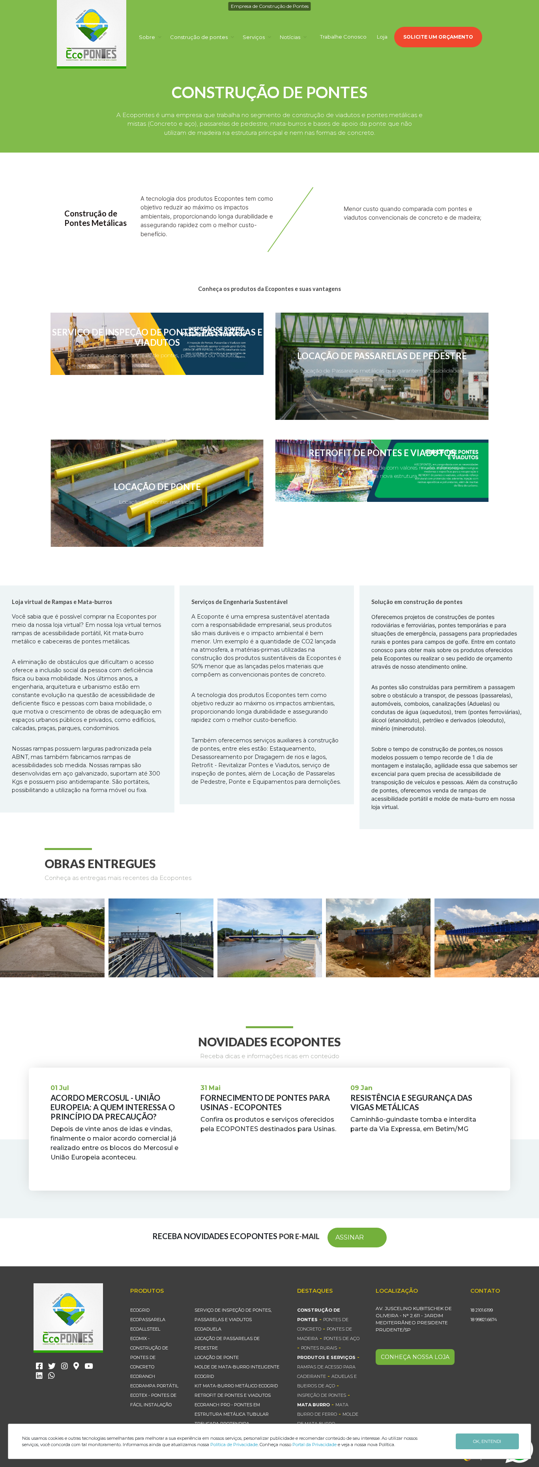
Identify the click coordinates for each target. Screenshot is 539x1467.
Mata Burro (313, 1404)
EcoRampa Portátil (154, 1386)
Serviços (254, 37)
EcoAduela (208, 1329)
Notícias (290, 37)
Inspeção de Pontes (321, 1395)
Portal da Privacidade (314, 1444)
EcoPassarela (147, 1319)
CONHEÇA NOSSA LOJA (415, 1357)
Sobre (147, 37)
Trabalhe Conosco (343, 37)
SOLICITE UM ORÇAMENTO (438, 37)
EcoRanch (142, 1376)
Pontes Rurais (319, 1348)
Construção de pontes (199, 37)
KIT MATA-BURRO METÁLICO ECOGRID (236, 1386)
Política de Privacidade (234, 1444)
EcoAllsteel (145, 1329)
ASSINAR (349, 1237)
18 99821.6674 (483, 1319)
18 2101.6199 (481, 1310)
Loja (382, 37)
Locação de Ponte (217, 1357)
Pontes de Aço (341, 1338)
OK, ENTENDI (487, 1441)
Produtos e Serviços (326, 1357)
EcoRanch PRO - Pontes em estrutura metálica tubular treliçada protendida (232, 1414)
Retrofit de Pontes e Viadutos (233, 1395)
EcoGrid (140, 1310)
